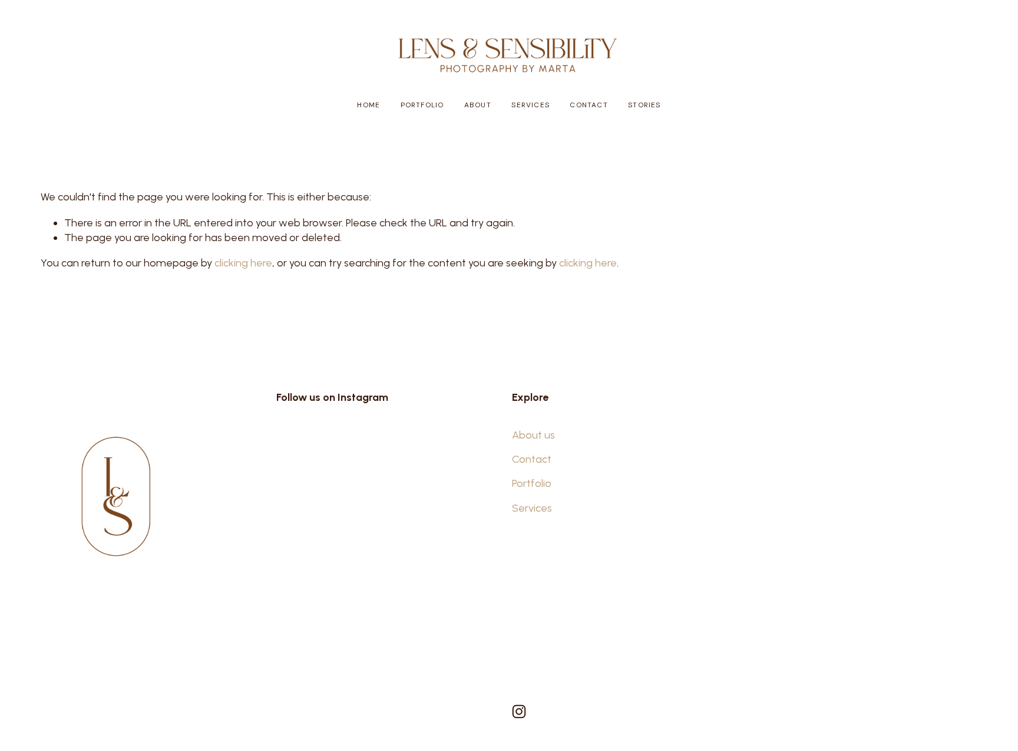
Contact (588, 105)
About (477, 105)
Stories (644, 105)
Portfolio (422, 105)
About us (533, 435)
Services (530, 105)
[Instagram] (519, 711)
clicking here (243, 262)
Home (368, 105)
